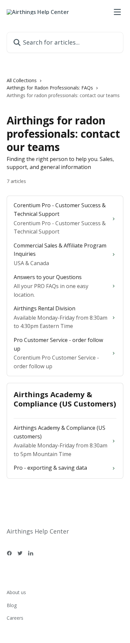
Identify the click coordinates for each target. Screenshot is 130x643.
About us (16, 592)
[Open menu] (117, 12)
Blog (12, 605)
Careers (15, 618)
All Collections (22, 80)
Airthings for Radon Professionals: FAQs (50, 87)
